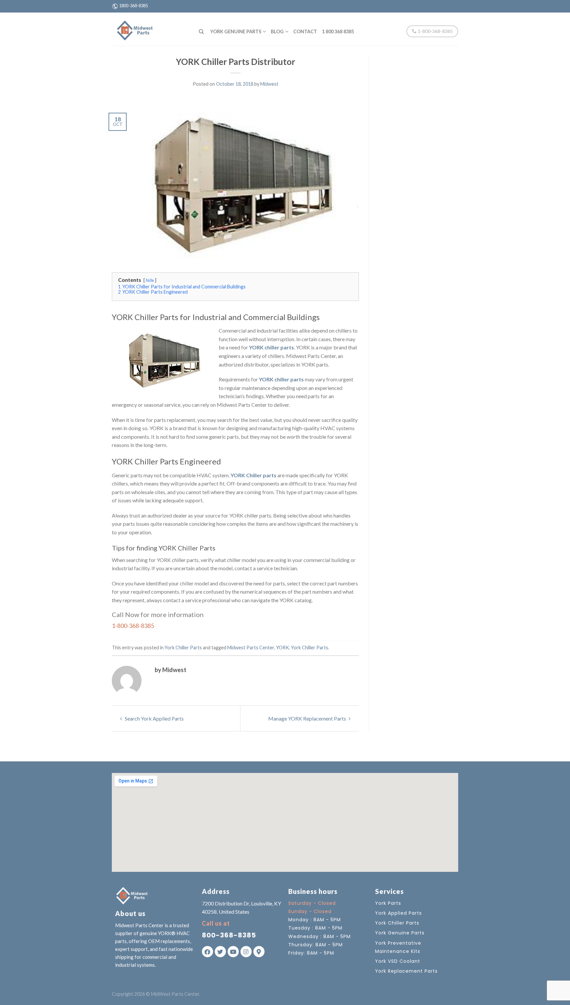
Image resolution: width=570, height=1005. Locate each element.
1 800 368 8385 (338, 31)
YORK (282, 647)
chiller (187, 583)
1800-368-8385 (133, 5)
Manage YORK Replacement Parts (307, 718)
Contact (305, 31)
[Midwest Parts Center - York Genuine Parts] (150, 29)
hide (150, 280)
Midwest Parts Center (250, 647)
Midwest (269, 84)
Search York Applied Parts (154, 718)
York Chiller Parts (183, 647)
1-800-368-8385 (435, 31)
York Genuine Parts (235, 31)
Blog (277, 31)
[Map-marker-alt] (259, 951)
